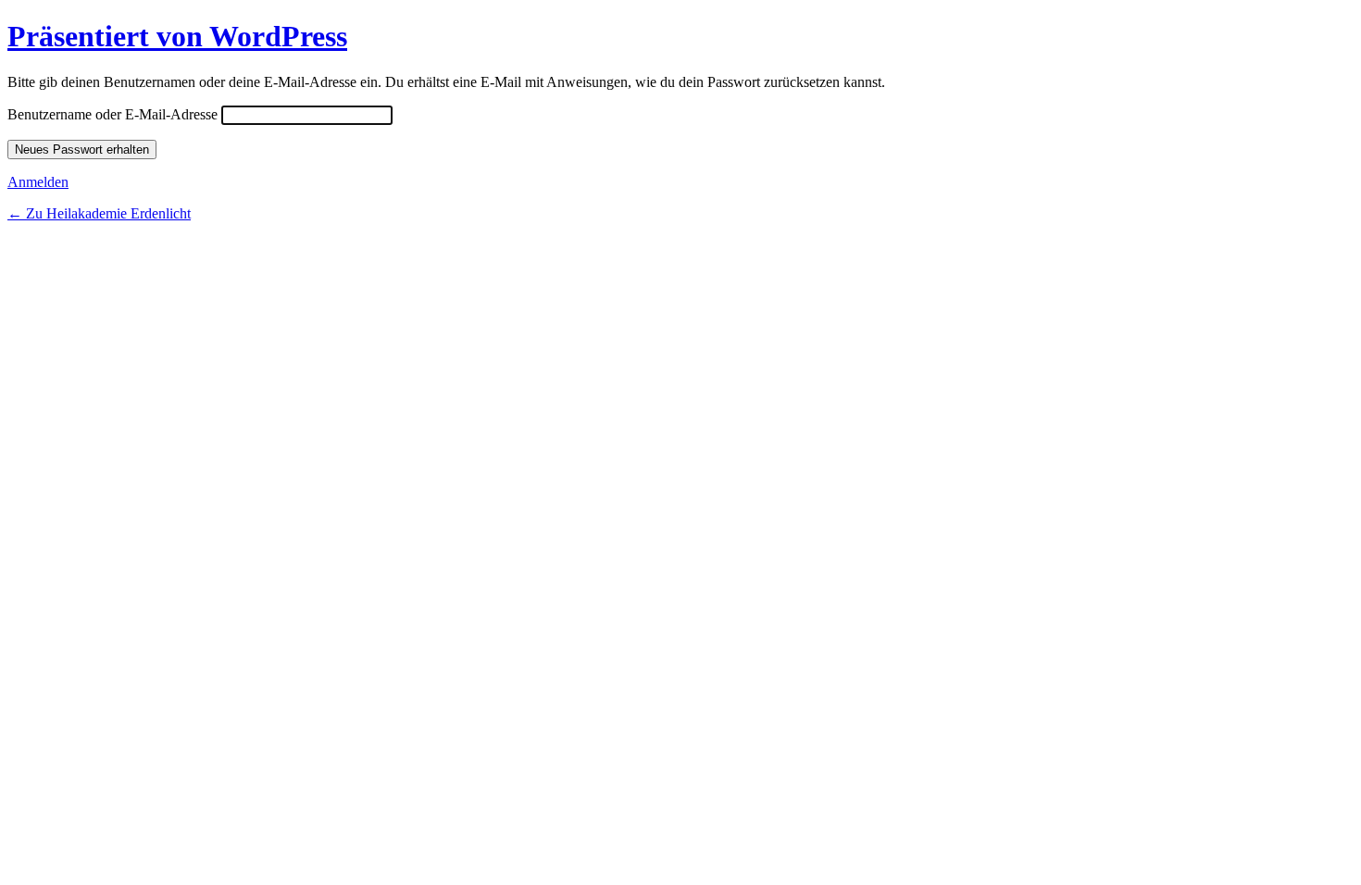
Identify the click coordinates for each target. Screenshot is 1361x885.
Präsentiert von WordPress (177, 36)
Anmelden (38, 182)
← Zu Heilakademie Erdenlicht (99, 213)
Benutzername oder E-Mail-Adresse (112, 114)
